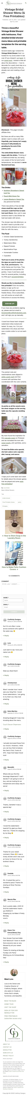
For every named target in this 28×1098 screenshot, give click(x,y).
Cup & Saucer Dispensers (12, 724)
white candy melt (7, 377)
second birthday (18, 277)
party (19, 502)
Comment (5, 581)
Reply (6, 635)
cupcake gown (9, 438)
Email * (6, 604)
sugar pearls (6, 443)
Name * (6, 597)
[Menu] (2, 3)
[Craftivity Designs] (14, 3)
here (21, 58)
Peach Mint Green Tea (12, 196)
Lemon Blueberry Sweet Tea (14, 199)
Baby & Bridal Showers (7, 490)
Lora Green (6, 488)
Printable (4, 506)
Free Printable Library (8, 502)
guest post (8, 60)
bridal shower (6, 498)
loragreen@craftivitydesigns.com (13, 313)
